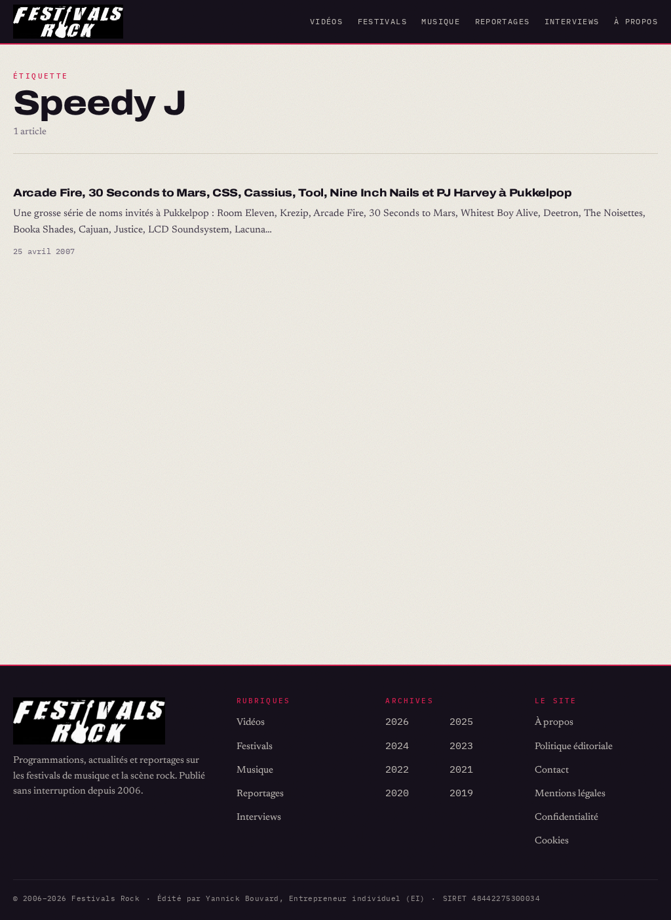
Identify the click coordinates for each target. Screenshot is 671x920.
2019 (461, 792)
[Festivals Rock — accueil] (68, 22)
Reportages (502, 21)
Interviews (572, 21)
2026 (397, 721)
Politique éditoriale (574, 747)
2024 (397, 745)
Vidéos (326, 21)
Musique (440, 21)
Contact (552, 770)
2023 (461, 745)
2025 (461, 721)
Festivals (382, 21)
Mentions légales (570, 794)
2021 (461, 769)
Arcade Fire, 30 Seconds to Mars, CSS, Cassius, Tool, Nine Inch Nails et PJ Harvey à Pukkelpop (292, 193)
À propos (636, 21)
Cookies (552, 841)
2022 (397, 769)
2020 (397, 792)
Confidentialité (566, 817)
